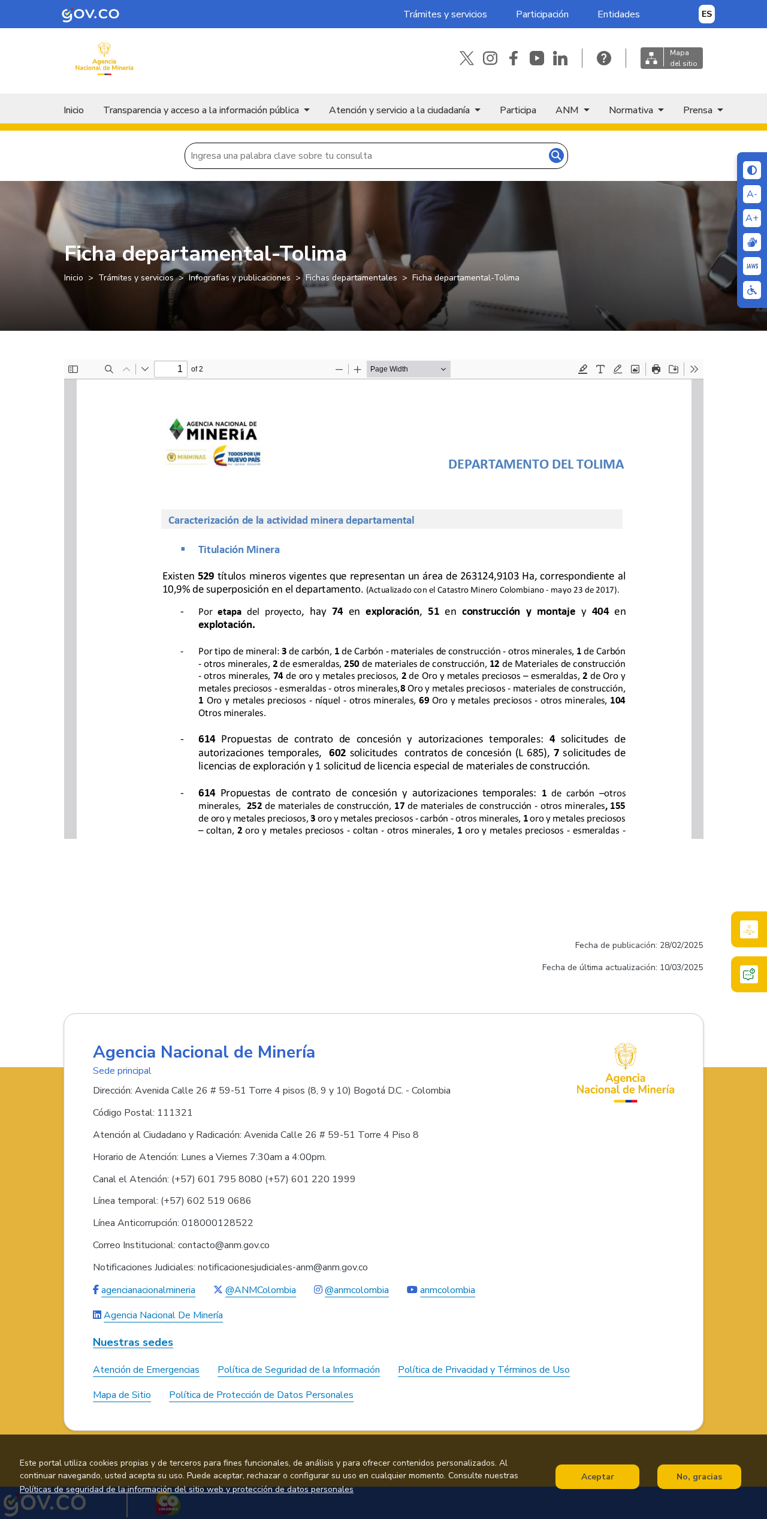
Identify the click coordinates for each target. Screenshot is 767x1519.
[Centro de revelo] (752, 242)
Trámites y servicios (445, 14)
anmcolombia (447, 1290)
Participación (542, 14)
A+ (752, 218)
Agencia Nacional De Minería (163, 1315)
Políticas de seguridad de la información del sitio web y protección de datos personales (187, 1490)
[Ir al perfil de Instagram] (490, 58)
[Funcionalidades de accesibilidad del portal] (752, 290)
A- (752, 194)
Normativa (631, 110)
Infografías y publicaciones (240, 277)
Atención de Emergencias (146, 1369)
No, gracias (699, 1476)
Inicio (74, 110)
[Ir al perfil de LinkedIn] (560, 58)
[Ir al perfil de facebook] (513, 58)
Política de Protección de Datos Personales (261, 1395)
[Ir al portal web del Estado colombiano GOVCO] (90, 14)
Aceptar (597, 1476)
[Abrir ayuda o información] (604, 58)
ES (707, 14)
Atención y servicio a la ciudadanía (399, 110)
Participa (518, 110)
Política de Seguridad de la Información (299, 1369)
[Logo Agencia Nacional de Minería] (625, 1073)
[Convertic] (752, 266)
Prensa (697, 110)
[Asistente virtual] (749, 974)
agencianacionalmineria (148, 1290)
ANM (567, 110)
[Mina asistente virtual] (749, 929)
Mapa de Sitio (122, 1395)
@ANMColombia (260, 1290)
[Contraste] (752, 170)
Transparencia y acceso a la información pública (201, 110)
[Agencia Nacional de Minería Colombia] (104, 58)
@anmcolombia (357, 1290)
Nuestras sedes (133, 1342)
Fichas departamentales (351, 277)
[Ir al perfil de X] (467, 58)
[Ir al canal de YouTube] (537, 58)
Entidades (618, 14)
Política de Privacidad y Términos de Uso (484, 1369)
